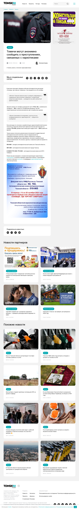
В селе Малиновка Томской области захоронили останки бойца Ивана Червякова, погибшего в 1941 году (57, 393)
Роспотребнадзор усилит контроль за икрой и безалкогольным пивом (56, 430)
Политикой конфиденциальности (47, 507)
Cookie (9, 507)
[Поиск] (67, 4)
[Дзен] (42, 78)
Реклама (44, 3)
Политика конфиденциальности (66, 493)
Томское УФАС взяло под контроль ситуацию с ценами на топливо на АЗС (56, 356)
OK (75, 507)
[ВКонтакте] (27, 78)
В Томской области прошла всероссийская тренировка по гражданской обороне (18, 468)
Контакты (32, 493)
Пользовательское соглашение (48, 493)
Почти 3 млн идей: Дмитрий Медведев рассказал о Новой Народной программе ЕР (57, 274)
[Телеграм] (35, 78)
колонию (19, 159)
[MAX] (46, 78)
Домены (32, 496)
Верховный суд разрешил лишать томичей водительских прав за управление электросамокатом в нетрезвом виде (55, 469)
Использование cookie (45, 496)
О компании (26, 499)
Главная (6, 9)
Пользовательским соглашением (64, 507)
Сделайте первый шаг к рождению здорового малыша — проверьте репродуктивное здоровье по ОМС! (20, 313)
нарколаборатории (36, 159)
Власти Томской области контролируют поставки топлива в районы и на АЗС (20, 356)
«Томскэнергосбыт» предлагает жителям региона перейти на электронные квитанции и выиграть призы (20, 275)
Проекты (31, 3)
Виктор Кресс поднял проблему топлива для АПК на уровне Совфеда (21, 392)
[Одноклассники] (39, 78)
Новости (24, 3)
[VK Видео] (31, 78)
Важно (16, 9)
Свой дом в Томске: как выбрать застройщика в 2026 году (56, 312)
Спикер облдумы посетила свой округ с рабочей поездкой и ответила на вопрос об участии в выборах (20, 431)
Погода (38, 3)
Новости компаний (11, 271)
